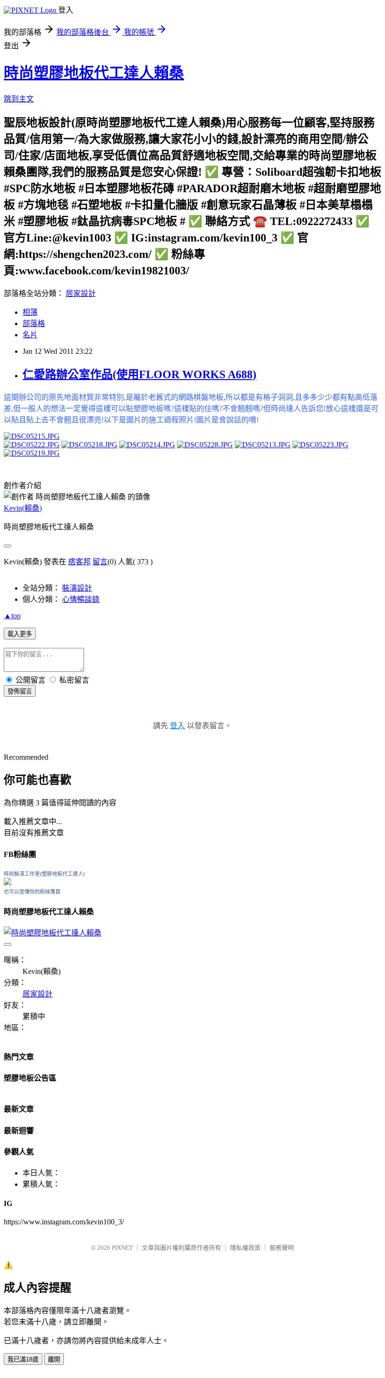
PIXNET (122, 1247)
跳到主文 (19, 99)
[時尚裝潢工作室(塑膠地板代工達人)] (7, 883)
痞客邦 (79, 562)
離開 (54, 1359)
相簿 (30, 312)
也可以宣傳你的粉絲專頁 (32, 892)
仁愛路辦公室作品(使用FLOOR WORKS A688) (139, 374)
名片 (30, 335)
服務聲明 (282, 1247)
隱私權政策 (245, 1247)
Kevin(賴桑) (23, 508)
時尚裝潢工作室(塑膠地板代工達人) (44, 874)
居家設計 (81, 293)
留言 (100, 562)
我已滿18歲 (23, 1359)
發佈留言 (20, 691)
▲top (12, 616)
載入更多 (20, 634)
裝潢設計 (77, 588)
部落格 (34, 323)
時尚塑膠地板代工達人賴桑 (94, 72)
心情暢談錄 (81, 599)
